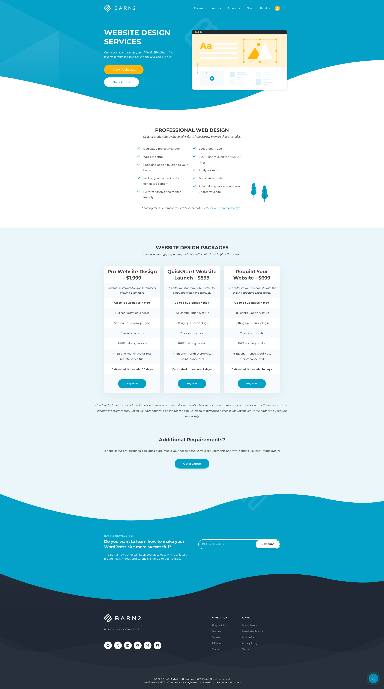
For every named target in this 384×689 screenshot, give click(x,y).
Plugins (198, 8)
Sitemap (216, 649)
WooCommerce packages (224, 208)
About (263, 8)
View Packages (124, 69)
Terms (245, 649)
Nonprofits (248, 637)
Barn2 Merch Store (252, 631)
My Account (277, 8)
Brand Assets (249, 625)
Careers (216, 637)
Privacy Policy (250, 643)
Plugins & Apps (220, 625)
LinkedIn (128, 645)
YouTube (138, 645)
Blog (249, 8)
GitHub (157, 645)
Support (232, 8)
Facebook (108, 645)
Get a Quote (121, 82)
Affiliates (216, 643)
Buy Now (132, 383)
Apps (215, 8)
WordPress (148, 645)
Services (216, 631)
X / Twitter (118, 645)
